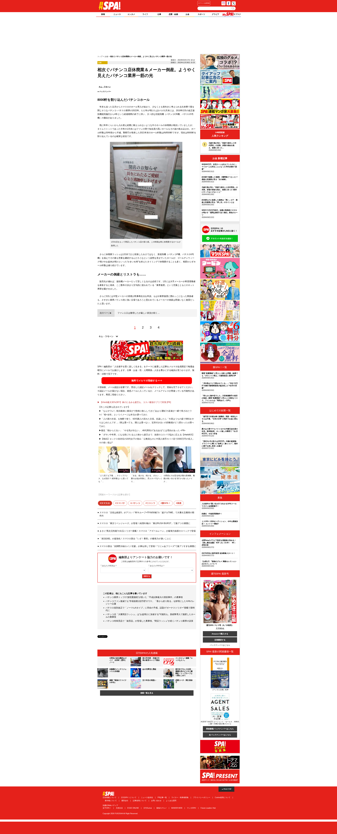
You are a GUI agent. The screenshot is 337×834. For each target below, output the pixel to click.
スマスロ (105, 503)
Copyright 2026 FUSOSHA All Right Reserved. (120, 814)
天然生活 (119, 808)
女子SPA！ (107, 808)
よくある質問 (171, 801)
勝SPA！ (166, 503)
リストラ (151, 503)
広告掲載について (110, 797)
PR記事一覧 (162, 797)
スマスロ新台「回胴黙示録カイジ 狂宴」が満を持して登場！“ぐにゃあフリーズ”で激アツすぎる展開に (148, 546)
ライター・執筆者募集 (180, 797)
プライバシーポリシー (202, 797)
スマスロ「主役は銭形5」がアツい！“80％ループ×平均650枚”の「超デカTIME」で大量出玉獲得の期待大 (147, 514)
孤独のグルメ (161, 808)
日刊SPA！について (129, 797)
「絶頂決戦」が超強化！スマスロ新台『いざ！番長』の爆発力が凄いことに (135, 538)
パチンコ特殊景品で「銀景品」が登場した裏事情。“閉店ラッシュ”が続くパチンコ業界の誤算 (149, 621)
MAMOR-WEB (177, 808)
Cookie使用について (223, 797)
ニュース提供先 (147, 797)
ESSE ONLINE (133, 808)
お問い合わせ (156, 801)
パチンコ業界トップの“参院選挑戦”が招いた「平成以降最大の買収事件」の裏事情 (144, 597)
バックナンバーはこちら (220, 645)
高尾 (179, 503)
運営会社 (125, 801)
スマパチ (121, 503)
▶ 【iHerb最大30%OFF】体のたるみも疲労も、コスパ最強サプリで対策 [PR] (134, 402)
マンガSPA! (192, 808)
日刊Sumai (147, 808)
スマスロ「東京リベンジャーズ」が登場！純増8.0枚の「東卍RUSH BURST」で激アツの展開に (145, 523)
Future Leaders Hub (208, 808)
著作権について (111, 801)
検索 (233, 8)
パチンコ (136, 503)
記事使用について (140, 801)
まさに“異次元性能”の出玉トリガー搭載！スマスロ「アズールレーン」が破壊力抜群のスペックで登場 (148, 531)
